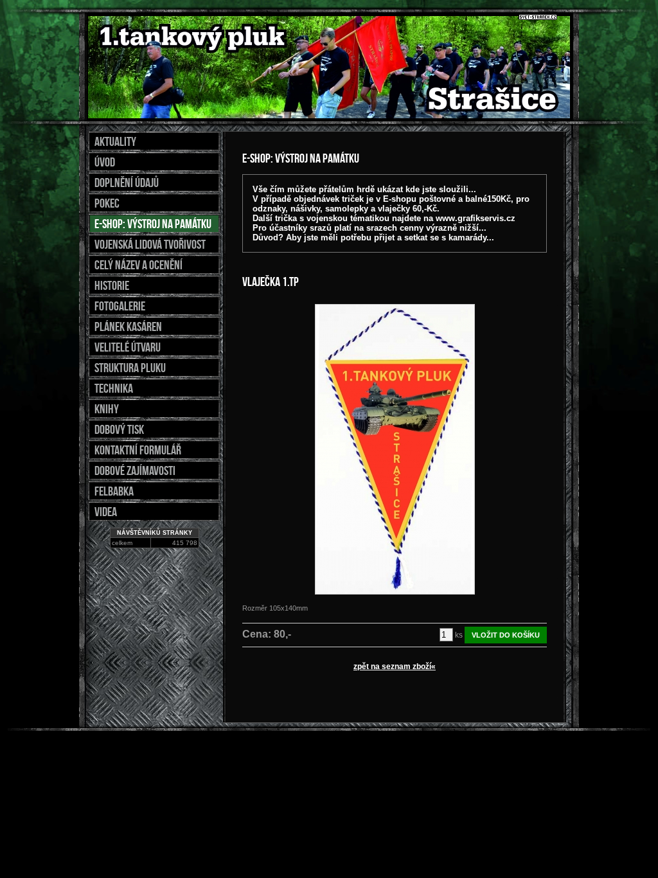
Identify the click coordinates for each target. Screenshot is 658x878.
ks (459, 635)
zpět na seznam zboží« (394, 666)
